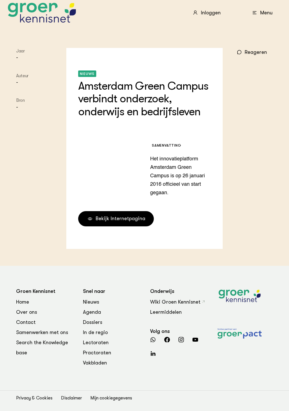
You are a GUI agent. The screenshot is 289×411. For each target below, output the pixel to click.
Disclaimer (71, 398)
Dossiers (92, 322)
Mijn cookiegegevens (111, 398)
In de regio (95, 332)
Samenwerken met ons (42, 332)
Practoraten (97, 352)
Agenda (92, 312)
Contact (26, 322)
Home (22, 302)
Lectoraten (96, 342)
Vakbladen (95, 363)
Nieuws (91, 302)
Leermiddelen (166, 312)
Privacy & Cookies (34, 398)
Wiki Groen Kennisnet (175, 302)
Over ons (26, 312)
